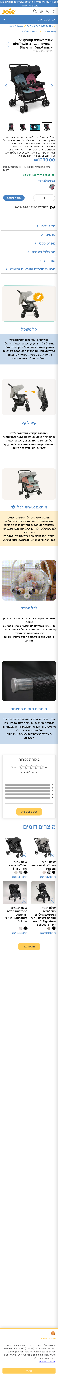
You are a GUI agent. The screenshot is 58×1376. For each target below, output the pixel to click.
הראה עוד (29, 946)
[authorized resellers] (53, 11)
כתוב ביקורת (29, 811)
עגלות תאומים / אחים (40, 26)
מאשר (29, 1370)
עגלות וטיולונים (30, 31)
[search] (35, 11)
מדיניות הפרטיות (47, 1361)
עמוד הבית (49, 31)
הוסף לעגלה (14, 197)
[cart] (41, 11)
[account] (47, 11)
